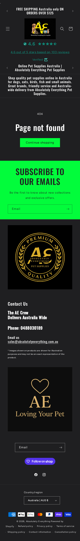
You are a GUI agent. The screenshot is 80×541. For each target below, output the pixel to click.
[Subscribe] (67, 209)
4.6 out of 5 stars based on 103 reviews (40, 52)
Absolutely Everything (38, 521)
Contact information (40, 532)
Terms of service (65, 526)
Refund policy (25, 526)
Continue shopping (40, 142)
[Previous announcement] (7, 11)
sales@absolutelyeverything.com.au (33, 341)
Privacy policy (45, 526)
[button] (7, 29)
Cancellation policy (65, 532)
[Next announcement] (73, 11)
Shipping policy (16, 532)
